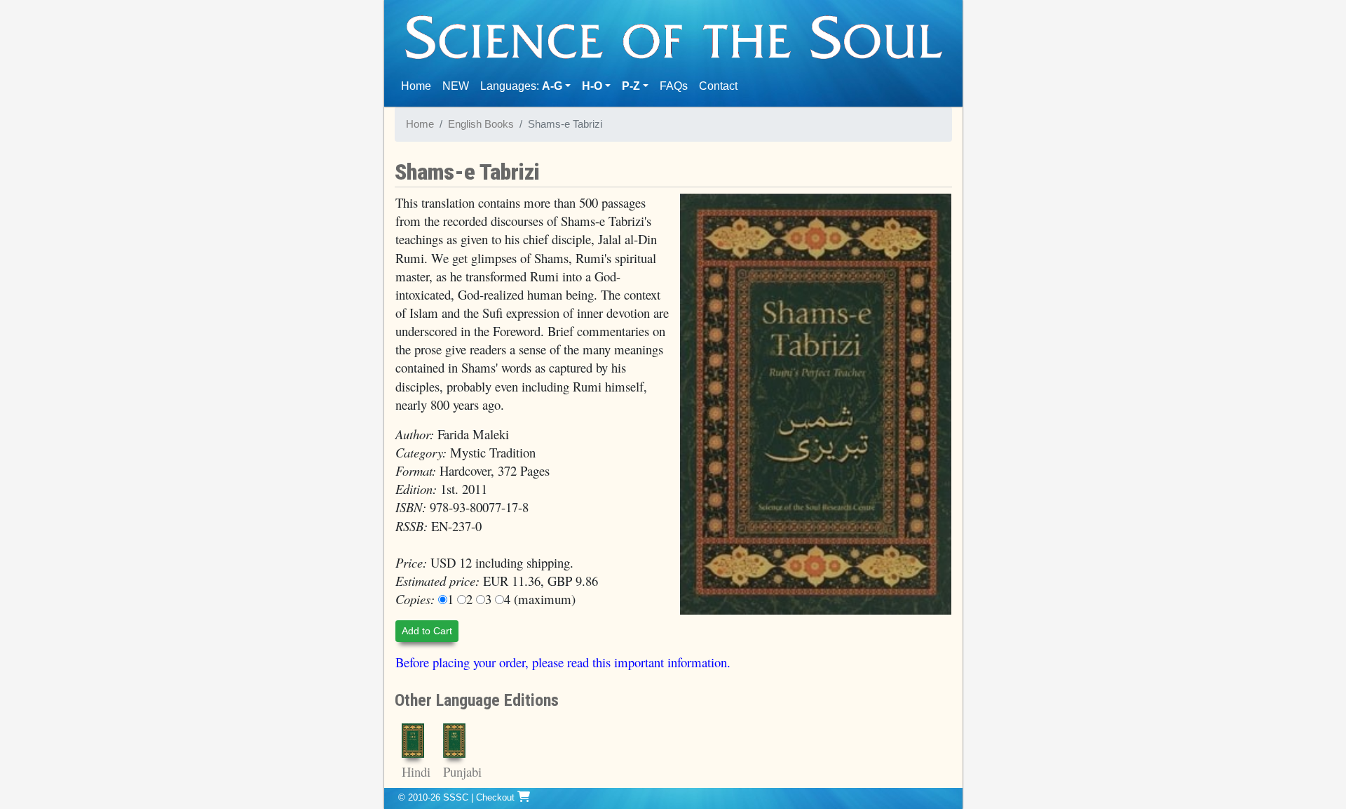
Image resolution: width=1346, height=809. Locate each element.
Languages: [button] (521, 86)
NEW (455, 86)
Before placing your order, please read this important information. (562, 662)
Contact (721, 85)
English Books (481, 124)
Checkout (496, 797)
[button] (596, 86)
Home (419, 85)
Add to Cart (427, 630)
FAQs (674, 86)
